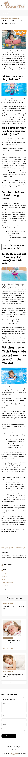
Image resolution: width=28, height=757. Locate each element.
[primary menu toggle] (1, 5)
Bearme (4, 27)
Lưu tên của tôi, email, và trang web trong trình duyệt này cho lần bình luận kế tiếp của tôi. (13, 731)
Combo (3, 576)
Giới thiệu (9, 746)
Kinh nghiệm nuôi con (14, 18)
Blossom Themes (14, 753)
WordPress (14, 754)
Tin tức (3, 589)
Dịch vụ (3, 579)
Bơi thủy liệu (5, 18)
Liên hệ (14, 749)
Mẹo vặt (3, 586)
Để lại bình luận (21, 27)
